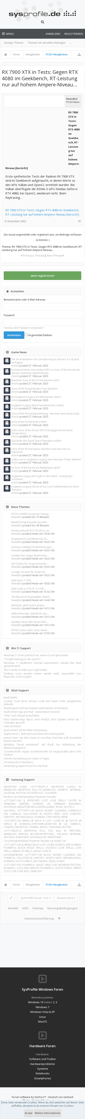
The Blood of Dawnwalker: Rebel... (31, 597)
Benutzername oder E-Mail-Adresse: (25, 299)
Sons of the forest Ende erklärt (29, 422)
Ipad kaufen (11, 697)
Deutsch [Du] (65, 898)
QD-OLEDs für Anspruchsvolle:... (30, 563)
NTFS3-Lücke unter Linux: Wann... (30, 630)
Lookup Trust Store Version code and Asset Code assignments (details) (42, 702)
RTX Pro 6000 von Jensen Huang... (30, 514)
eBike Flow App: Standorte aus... (30, 613)
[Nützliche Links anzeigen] (79, 54)
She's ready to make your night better (25, 670)
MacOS (42, 1021)
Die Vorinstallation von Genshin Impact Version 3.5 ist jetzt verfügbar (45, 361)
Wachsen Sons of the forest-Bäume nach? (35, 380)
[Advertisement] (36, 135)
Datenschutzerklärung (39, 918)
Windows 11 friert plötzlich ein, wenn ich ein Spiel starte (36, 655)
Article (15, 365)
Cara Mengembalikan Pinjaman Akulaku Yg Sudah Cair (35, 841)
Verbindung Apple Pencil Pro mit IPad (25, 766)
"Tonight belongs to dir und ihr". (22, 659)
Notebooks (43, 1073)
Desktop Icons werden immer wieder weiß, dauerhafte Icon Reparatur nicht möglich (42, 675)
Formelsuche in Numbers (18, 762)
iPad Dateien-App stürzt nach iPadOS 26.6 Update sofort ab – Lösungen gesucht (42, 721)
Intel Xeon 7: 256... (21, 580)
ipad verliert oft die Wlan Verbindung (25, 730)
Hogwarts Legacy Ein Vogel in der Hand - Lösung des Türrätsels (41, 477)
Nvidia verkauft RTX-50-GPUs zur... (31, 530)
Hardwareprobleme (42, 1064)
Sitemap (37, 908)
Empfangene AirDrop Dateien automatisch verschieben (36, 708)
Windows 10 (35, 1002)
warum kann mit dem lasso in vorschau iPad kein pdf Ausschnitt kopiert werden (42, 739)
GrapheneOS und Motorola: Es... (30, 539)
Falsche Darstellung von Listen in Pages (26, 758)
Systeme (42, 1068)
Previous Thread (33, 255)
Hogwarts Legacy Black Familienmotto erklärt (37, 405)
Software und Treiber (42, 1059)
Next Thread (54, 255)
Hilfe (25, 908)
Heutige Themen (14, 42)
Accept (28, 1112)
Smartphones (42, 1078)
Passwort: (9, 315)
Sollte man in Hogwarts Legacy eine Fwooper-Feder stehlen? (46, 459)
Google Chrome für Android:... (29, 572)
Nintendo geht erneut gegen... (28, 605)
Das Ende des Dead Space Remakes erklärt (36, 440)
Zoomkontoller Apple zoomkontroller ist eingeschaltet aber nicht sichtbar (42, 753)
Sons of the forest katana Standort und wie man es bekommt (40, 450)
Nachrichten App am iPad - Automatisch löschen (32, 712)
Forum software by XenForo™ (29, 1097)
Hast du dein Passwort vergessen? (24, 328)
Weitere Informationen (47, 1112)
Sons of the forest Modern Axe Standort (34, 388)
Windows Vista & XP (42, 1012)
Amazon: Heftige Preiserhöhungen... (32, 547)
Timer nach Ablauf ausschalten (21, 715)
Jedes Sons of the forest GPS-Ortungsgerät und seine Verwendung (42, 431)
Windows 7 (42, 1007)
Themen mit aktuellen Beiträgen (47, 42)
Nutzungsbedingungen (62, 908)
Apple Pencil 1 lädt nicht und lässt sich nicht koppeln (34, 734)
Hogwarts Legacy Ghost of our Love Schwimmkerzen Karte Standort (45, 488)
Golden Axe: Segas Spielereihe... (29, 555)
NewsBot (16, 517)
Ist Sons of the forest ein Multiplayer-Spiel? (35, 467)
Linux (42, 1017)
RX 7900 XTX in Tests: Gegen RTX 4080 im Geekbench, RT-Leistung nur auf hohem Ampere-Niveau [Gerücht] (42, 212)
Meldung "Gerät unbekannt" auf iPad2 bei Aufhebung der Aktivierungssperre (42, 746)
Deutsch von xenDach (60, 1097)
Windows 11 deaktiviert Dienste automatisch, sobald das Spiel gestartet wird (42, 664)
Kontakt (13, 908)
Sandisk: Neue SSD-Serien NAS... (29, 622)
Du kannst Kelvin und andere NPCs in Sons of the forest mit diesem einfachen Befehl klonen (45, 371)
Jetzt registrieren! (42, 275)
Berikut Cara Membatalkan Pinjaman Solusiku (30, 797)
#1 (79, 221)
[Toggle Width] (10, 898)
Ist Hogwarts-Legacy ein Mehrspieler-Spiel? (36, 397)
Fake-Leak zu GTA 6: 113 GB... (28, 588)
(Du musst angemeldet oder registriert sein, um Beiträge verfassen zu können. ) (42, 237)
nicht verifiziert (12, 726)
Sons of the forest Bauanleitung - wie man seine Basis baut (45, 413)
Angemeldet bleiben (40, 335)
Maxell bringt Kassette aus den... (30, 522)
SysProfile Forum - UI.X (34, 898)
